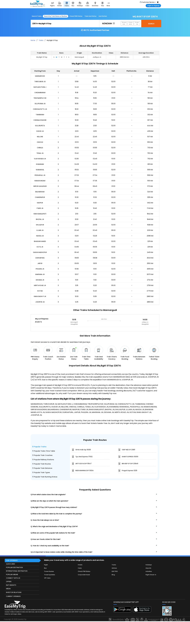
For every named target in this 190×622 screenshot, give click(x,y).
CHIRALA (40, 148)
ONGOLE (40, 142)
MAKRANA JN (40, 274)
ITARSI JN (40, 208)
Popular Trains (40, 446)
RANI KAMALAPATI (40, 214)
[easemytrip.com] (37, 4)
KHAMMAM (40, 164)
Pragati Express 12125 (129, 470)
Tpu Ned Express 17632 (83, 457)
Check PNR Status (75, 16)
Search (151, 23)
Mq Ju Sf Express (41, 319)
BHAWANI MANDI (40, 241)
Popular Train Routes (42, 464)
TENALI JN (40, 153)
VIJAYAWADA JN (40, 159)
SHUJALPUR (40, 225)
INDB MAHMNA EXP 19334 (84, 470)
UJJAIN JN (39, 230)
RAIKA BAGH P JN (40, 296)
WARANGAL (40, 170)
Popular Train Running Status (45, 477)
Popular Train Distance (43, 468)
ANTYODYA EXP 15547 (83, 463)
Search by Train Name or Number (55, 16)
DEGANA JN (40, 280)
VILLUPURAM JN (40, 103)
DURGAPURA (40, 258)
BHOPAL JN (40, 219)
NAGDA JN (40, 236)
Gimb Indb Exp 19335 (83, 450)
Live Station (103, 16)
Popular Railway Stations (44, 459)
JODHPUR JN (40, 302)
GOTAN (40, 291)
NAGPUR (40, 203)
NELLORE (40, 137)
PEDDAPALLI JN (40, 175)
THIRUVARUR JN (40, 81)
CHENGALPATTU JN (40, 109)
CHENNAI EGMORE (39, 120)
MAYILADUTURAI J (40, 87)
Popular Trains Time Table (44, 451)
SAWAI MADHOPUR (40, 252)
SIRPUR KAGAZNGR (40, 186)
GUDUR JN (40, 131)
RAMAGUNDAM (40, 181)
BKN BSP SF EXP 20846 (130, 463)
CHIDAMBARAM (39, 92)
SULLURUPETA (40, 126)
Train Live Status (90, 16)
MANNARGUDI (40, 76)
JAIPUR (39, 263)
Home (33, 40)
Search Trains (37, 16)
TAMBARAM (40, 114)
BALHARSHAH (40, 192)
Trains (41, 40)
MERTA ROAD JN (40, 285)
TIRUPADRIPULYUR (40, 98)
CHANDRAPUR (40, 197)
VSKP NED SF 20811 (128, 450)
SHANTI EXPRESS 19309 (130, 457)
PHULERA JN (40, 269)
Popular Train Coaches (43, 455)
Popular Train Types (42, 472)
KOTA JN (40, 247)
